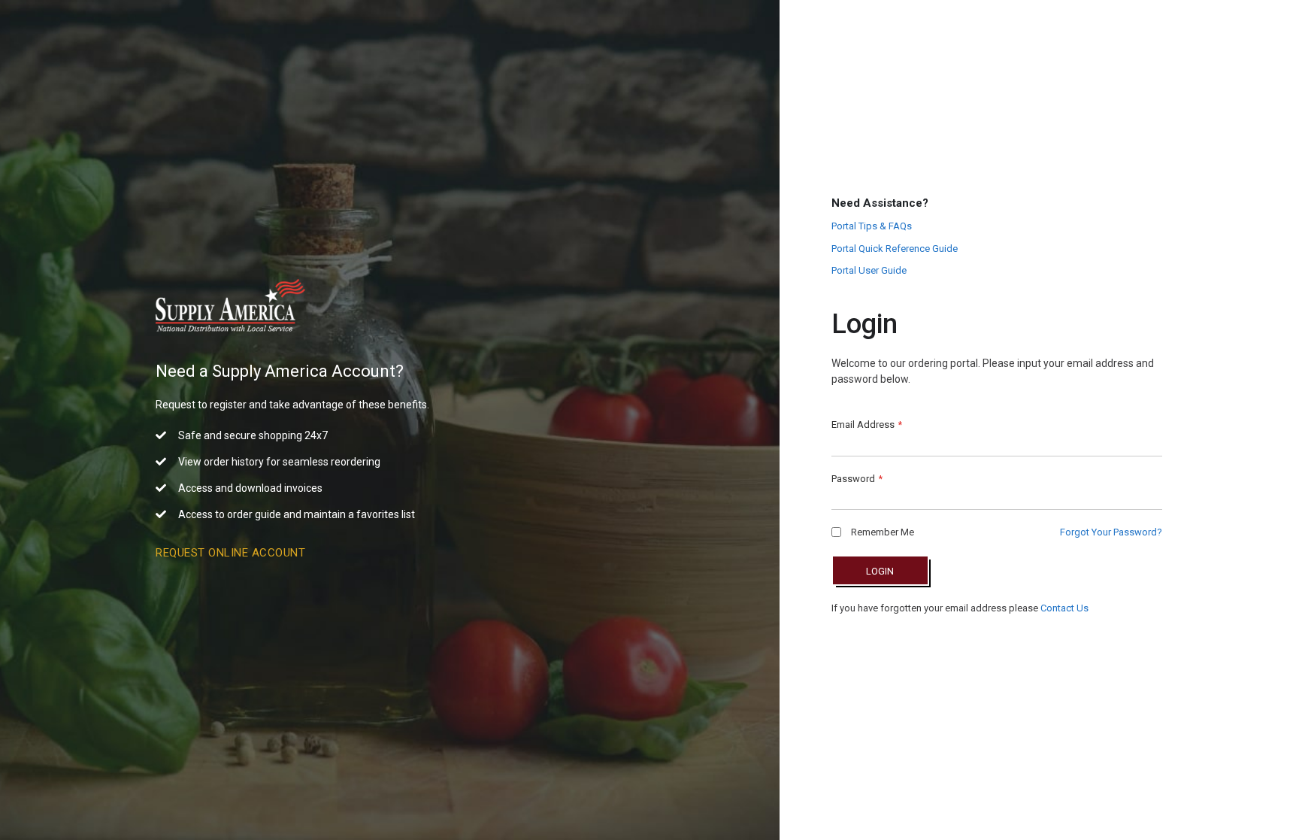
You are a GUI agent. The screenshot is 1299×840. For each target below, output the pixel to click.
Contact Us (1064, 608)
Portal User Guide (869, 270)
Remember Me (881, 532)
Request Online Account (230, 552)
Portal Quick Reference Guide (894, 248)
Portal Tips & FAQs (871, 226)
